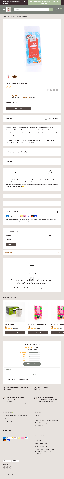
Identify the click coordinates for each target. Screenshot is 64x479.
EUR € (14, 460)
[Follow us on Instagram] (7, 467)
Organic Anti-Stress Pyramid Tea (37, 324)
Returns (37, 415)
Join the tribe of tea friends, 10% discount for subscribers (45, 2)
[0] (60, 9)
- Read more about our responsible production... (32, 288)
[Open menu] (4, 9)
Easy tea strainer (9, 324)
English (6, 460)
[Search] (51, 9)
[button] (9, 87)
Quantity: (8, 102)
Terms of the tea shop (41, 423)
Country (8, 235)
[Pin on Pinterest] (51, 90)
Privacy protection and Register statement (47, 420)
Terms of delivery (40, 418)
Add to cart (18, 108)
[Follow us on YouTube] (10, 467)
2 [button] (31, 374)
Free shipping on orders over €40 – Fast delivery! (14, 2)
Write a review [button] (32, 364)
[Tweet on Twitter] (54, 90)
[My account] (56, 9)
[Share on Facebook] (48, 90)
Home (4, 16)
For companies (39, 425)
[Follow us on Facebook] (4, 467)
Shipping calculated (24, 97)
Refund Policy (9, 252)
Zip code (48, 235)
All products (11, 16)
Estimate (10, 244)
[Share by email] (57, 90)
